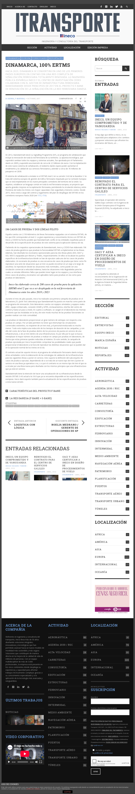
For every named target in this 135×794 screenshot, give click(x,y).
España (98, 178)
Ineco (44, 406)
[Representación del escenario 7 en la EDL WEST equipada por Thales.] (26, 212)
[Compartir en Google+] (85, 98)
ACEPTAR (67, 792)
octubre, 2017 (33, 98)
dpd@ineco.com (98, 745)
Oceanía (101, 572)
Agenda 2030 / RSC (107, 388)
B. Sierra (10, 98)
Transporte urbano (109, 501)
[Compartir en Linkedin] (80, 101)
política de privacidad (103, 753)
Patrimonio (103, 471)
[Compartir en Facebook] (76, 98)
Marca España (105, 340)
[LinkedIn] (111, 6)
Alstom (9, 406)
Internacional (106, 564)
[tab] (46, 390)
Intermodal (104, 448)
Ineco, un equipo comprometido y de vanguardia (17, 459)
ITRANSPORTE (39, 472)
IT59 (44, 195)
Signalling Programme (58, 406)
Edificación (103, 418)
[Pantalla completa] (40, 762)
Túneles (101, 508)
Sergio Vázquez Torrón (16, 466)
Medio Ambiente (107, 456)
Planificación (105, 478)
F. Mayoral (20, 98)
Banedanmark (20, 406)
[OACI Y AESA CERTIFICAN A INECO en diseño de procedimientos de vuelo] (74, 479)
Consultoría (104, 411)
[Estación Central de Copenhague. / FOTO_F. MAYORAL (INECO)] (66, 212)
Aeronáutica (101, 245)
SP (70, 406)
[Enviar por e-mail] (85, 101)
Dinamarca (13, 58)
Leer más (98, 149)
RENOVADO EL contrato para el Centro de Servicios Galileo (44, 462)
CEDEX (30, 406)
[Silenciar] (36, 762)
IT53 (39, 195)
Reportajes (56, 58)
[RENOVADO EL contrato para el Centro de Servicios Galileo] (46, 477)
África (100, 534)
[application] (25, 754)
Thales (76, 406)
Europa (25, 58)
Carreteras (103, 403)
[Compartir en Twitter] (80, 98)
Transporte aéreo (108, 493)
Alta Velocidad (106, 395)
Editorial (99, 116)
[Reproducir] (9, 762)
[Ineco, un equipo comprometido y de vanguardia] (18, 475)
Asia (98, 549)
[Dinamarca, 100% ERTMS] (46, 126)
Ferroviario (39, 58)
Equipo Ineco (104, 332)
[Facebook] (101, 6)
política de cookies (33, 789)
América (101, 541)
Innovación (103, 441)
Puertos (101, 486)
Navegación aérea (108, 463)
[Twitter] (116, 6)
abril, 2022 (10, 468)
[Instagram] (106, 6)
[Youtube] (121, 6)
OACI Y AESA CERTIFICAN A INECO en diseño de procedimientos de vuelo (73, 464)
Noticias (114, 178)
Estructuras (104, 426)
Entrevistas (104, 325)
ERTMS (37, 406)
